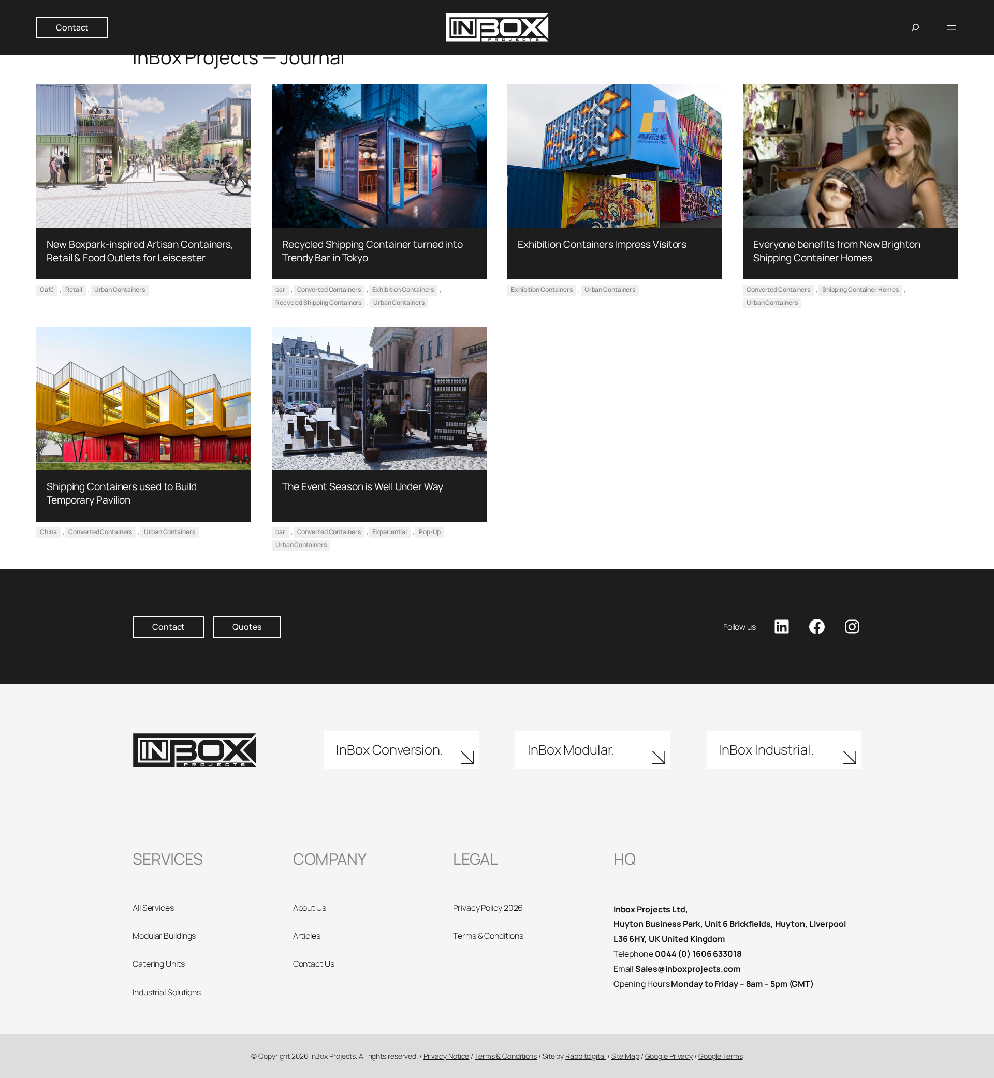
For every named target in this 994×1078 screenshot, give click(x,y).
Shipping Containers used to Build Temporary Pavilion (122, 493)
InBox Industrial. (766, 750)
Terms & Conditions (506, 1056)
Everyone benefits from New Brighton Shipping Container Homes (836, 251)
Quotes (246, 626)
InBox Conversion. (389, 750)
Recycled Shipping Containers (318, 302)
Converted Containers (329, 289)
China (48, 531)
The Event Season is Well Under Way (362, 486)
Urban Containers (119, 289)
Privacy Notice (446, 1056)
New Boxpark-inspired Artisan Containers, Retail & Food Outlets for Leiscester (140, 251)
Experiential (389, 531)
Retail (73, 289)
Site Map (625, 1056)
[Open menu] (951, 27)
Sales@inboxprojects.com (687, 968)
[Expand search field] (915, 27)
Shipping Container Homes (860, 289)
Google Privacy (669, 1056)
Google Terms (720, 1056)
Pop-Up (430, 531)
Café (47, 289)
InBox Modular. (571, 750)
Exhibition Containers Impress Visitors (602, 244)
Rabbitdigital (585, 1056)
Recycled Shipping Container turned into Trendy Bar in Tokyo (372, 251)
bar (280, 289)
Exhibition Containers (403, 289)
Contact (72, 27)
